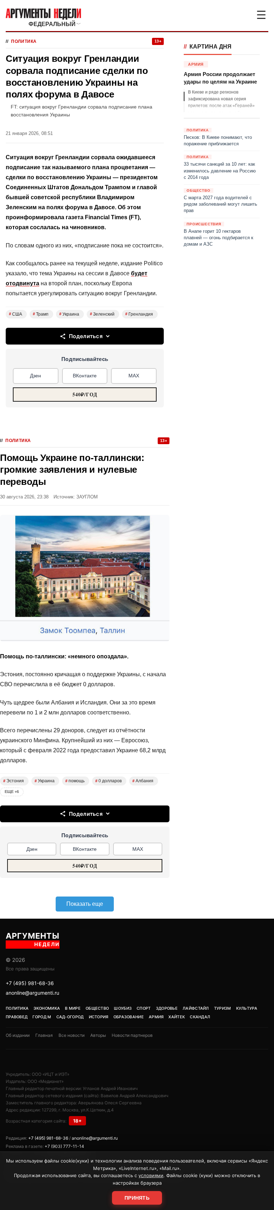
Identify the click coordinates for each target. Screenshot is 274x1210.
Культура (246, 1008)
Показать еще (84, 904)
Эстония (13, 780)
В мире (73, 1008)
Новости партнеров (132, 1035)
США (15, 314)
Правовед (16, 1016)
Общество (97, 1008)
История (98, 1016)
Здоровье (167, 1008)
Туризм (222, 1008)
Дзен (35, 375)
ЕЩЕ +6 (12, 791)
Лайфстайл (196, 1008)
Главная (44, 1035)
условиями (150, 1175)
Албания (142, 780)
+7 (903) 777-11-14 (64, 1146)
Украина (69, 314)
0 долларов (108, 780)
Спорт (144, 1008)
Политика (24, 41)
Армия (156, 1016)
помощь (75, 780)
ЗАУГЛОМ (87, 496)
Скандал (200, 1016)
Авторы (98, 1035)
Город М (41, 1016)
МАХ (133, 375)
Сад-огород (70, 1016)
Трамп (41, 314)
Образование (128, 1016)
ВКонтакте (85, 375)
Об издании (18, 1035)
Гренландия (139, 314)
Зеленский (102, 314)
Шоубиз (123, 1008)
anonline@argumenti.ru (32, 993)
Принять (137, 1198)
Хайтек (176, 1016)
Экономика (47, 1008)
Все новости (72, 1035)
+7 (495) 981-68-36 (30, 983)
